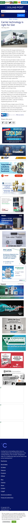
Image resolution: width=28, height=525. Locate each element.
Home (10, 19)
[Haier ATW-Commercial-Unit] (12, 222)
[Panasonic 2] (12, 291)
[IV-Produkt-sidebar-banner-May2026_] (12, 204)
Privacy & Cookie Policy (7, 497)
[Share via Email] (13, 122)
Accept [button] (13, 521)
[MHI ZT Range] (14, 239)
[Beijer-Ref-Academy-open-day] (14, 135)
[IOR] (12, 429)
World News (4, 464)
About (2, 485)
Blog (2, 479)
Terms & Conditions (6, 495)
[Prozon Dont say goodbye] (14, 256)
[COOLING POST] (12, 394)
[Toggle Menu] (2, 15)
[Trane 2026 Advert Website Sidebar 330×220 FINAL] (12, 170)
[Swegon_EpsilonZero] (14, 325)
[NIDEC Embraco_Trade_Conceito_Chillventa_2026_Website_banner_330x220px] (12, 308)
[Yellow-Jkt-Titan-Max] (13, 152)
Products (3, 473)
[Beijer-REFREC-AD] (14, 2)
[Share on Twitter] (10, 122)
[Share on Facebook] (2, 122)
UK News (15, 19)
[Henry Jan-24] (14, 187)
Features (3, 470)
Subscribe (21, 15)
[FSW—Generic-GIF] (14, 115)
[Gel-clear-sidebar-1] (14, 377)
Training (3, 482)
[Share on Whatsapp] (6, 122)
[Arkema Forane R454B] (14, 273)
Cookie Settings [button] (6, 521)
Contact (3, 488)
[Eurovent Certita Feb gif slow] (14, 343)
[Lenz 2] (12, 412)
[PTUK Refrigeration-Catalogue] (12, 360)
